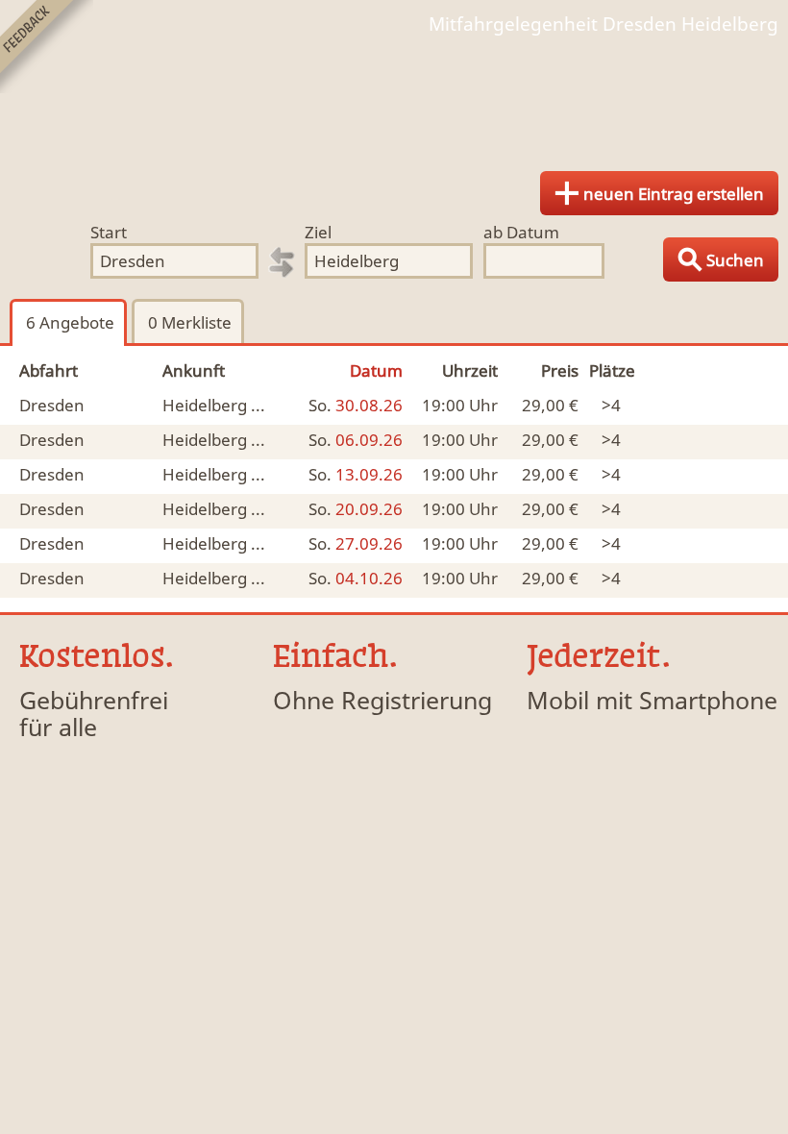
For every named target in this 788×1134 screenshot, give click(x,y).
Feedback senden (46, 46)
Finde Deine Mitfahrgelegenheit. (394, 96)
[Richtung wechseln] (281, 262)
